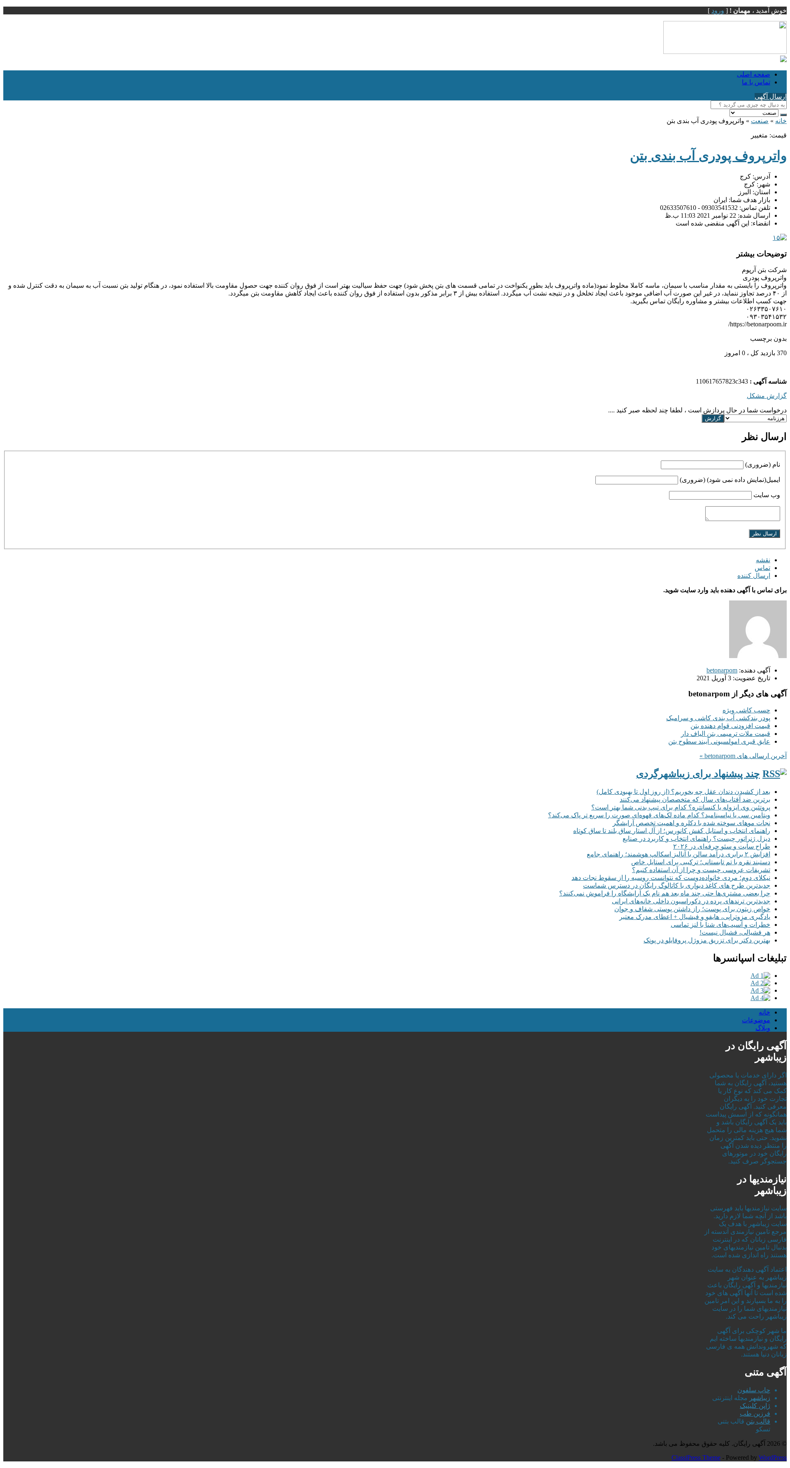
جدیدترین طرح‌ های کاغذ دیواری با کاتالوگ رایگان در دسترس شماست (676, 885)
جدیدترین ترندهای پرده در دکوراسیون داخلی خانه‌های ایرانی (691, 901)
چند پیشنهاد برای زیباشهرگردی (698, 773)
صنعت (760, 120)
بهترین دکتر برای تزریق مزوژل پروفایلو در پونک (707, 940)
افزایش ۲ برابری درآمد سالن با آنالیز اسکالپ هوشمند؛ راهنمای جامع (678, 854)
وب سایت (766, 494)
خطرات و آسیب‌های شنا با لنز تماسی (720, 924)
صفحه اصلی (753, 74)
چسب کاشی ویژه (746, 710)
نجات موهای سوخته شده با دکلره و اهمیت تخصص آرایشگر (691, 822)
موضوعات (756, 1020)
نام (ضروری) (762, 464)
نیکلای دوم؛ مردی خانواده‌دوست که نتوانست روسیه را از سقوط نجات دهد (671, 877)
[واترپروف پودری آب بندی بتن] (780, 237)
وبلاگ (762, 1027)
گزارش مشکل (767, 395)
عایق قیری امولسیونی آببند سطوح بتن (719, 741)
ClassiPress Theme (696, 1457)
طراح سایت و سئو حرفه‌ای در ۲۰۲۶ (721, 846)
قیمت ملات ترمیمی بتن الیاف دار (725, 733)
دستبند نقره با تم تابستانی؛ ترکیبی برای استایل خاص (700, 861)
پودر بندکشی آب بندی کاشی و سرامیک (718, 717)
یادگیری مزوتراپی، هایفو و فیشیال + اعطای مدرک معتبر (694, 916)
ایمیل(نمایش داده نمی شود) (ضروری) (730, 479)
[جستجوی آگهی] (783, 115)
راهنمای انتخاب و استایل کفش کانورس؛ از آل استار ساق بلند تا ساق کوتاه (671, 830)
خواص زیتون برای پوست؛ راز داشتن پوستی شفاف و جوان (692, 908)
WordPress (773, 1457)
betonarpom (721, 670)
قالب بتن (758, 1421)
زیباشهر (759, 1397)
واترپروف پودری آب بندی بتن (708, 155)
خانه (781, 120)
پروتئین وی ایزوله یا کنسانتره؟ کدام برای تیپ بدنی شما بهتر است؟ (680, 807)
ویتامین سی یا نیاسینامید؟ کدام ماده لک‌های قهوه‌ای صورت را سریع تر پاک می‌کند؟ (659, 815)
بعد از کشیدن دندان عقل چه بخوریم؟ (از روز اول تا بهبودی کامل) (683, 791)
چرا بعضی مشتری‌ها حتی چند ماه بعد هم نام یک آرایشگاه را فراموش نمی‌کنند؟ (664, 893)
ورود (717, 10)
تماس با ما (756, 82)
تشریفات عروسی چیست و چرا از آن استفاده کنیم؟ (701, 869)
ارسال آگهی (771, 96)
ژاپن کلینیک (755, 1405)
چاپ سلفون (753, 1390)
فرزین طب (755, 1413)
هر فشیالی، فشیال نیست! (734, 932)
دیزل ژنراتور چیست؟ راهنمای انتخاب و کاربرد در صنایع (696, 838)
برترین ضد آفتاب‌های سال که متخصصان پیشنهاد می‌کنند (695, 799)
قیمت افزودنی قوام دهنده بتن (730, 725)
